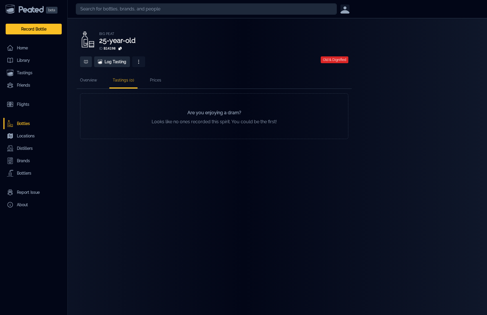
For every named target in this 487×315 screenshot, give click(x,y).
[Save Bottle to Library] (86, 61)
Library (23, 60)
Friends (23, 85)
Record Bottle (34, 29)
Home (22, 48)
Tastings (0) (123, 80)
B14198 (110, 48)
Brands (23, 160)
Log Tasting (115, 62)
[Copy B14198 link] (120, 48)
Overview (88, 80)
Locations (26, 136)
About (22, 204)
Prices (155, 80)
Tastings (24, 73)
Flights (23, 104)
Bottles (23, 123)
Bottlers (24, 173)
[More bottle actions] (138, 61)
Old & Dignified (334, 60)
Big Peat (106, 34)
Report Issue (28, 192)
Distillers (25, 148)
